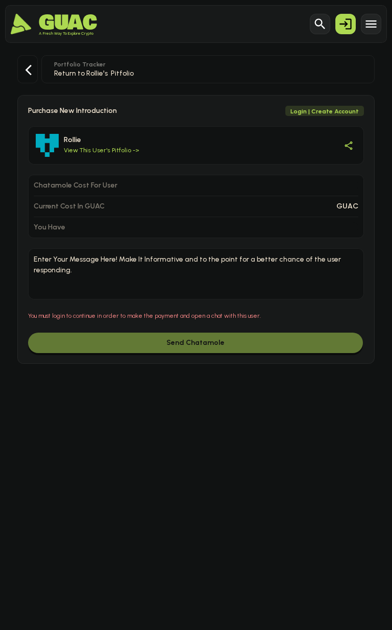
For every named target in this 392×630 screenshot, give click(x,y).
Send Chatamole (195, 342)
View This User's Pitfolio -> (101, 150)
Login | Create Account (324, 111)
